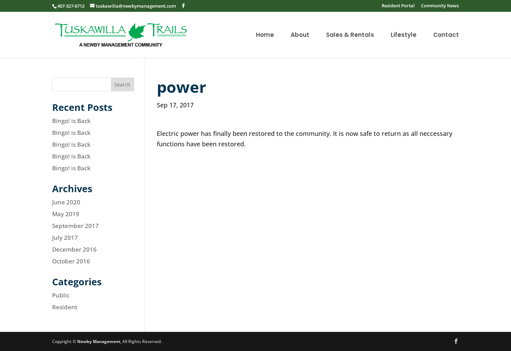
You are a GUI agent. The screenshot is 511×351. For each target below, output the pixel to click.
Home (265, 35)
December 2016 (74, 249)
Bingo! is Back (71, 121)
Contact (446, 35)
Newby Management (98, 341)
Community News (440, 6)
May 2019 (65, 214)
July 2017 (65, 238)
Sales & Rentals (350, 35)
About (300, 35)
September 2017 (75, 226)
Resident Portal (398, 6)
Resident (64, 307)
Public (61, 295)
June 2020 (66, 202)
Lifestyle (403, 35)
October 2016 (71, 261)
